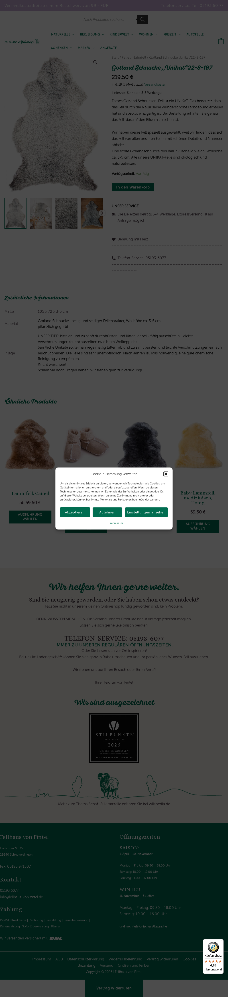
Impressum (116, 523)
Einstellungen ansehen (146, 512)
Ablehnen (107, 512)
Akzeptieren (75, 512)
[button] (166, 474)
